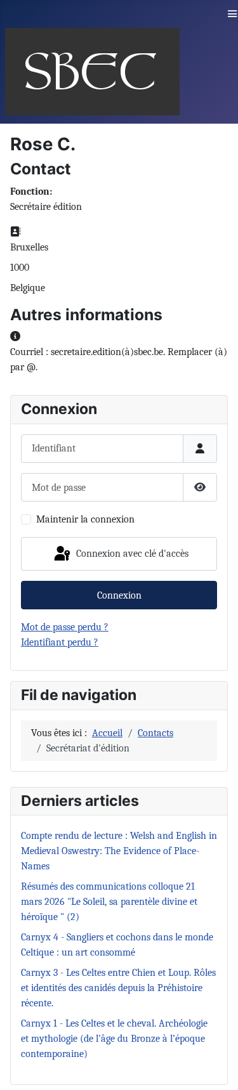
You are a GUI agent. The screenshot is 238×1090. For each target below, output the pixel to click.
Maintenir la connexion (85, 519)
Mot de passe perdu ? (65, 627)
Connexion (119, 595)
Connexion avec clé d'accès (131, 553)
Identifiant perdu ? (59, 642)
